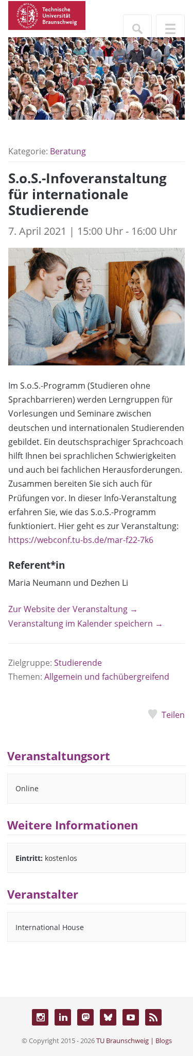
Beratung (68, 151)
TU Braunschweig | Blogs (134, 1040)
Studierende (78, 662)
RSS (153, 1017)
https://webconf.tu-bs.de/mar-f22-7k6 (80, 540)
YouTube (130, 1017)
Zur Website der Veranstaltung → (73, 609)
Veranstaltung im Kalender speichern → (85, 623)
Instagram (40, 1017)
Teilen (173, 715)
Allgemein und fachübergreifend (106, 676)
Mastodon (85, 1017)
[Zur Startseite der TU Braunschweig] (46, 14)
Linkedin (63, 1017)
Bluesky (108, 1017)
